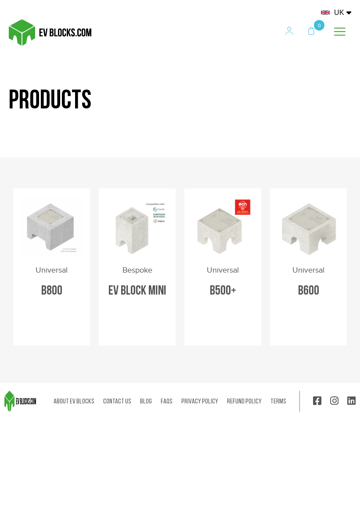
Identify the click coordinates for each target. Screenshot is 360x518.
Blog (146, 401)
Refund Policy (244, 401)
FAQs (167, 401)
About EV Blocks (74, 401)
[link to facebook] (317, 401)
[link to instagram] (334, 401)
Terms (278, 401)
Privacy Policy (199, 401)
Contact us (117, 401)
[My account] (290, 32)
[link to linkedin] (351, 401)
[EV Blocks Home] (50, 43)
